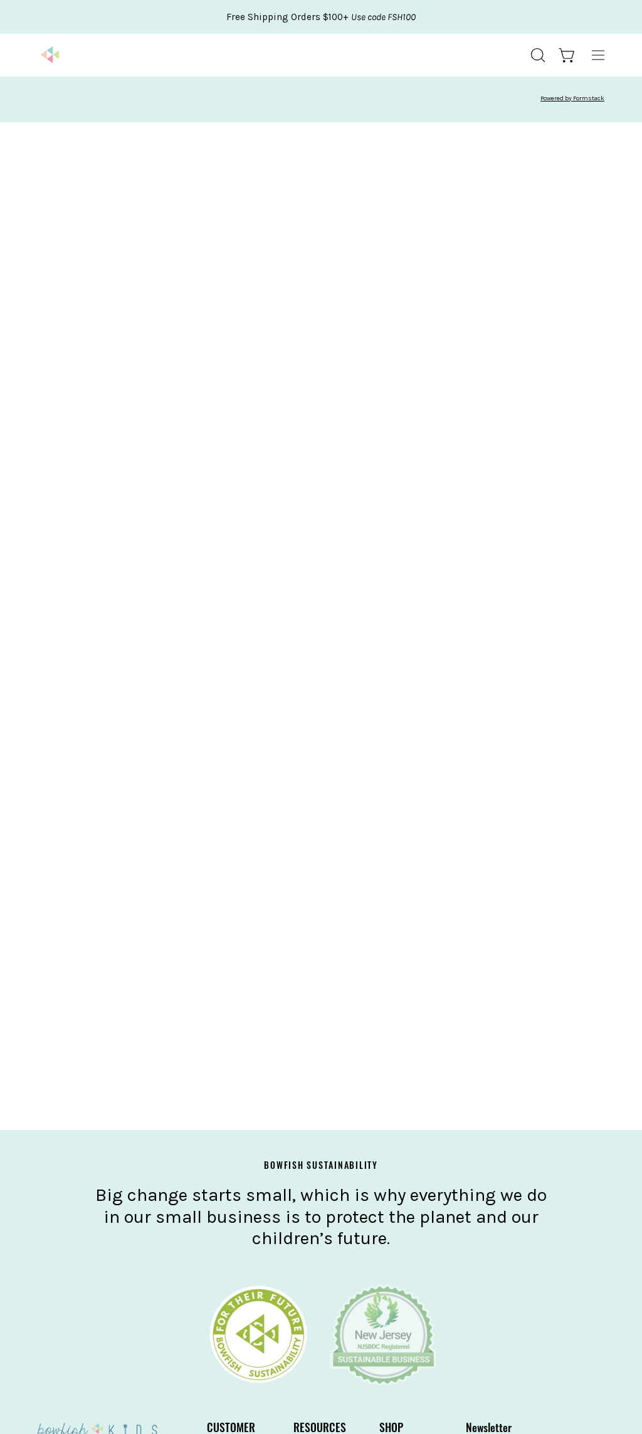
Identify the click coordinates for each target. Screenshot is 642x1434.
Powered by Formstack (572, 98)
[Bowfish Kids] (50, 55)
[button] (536, 55)
